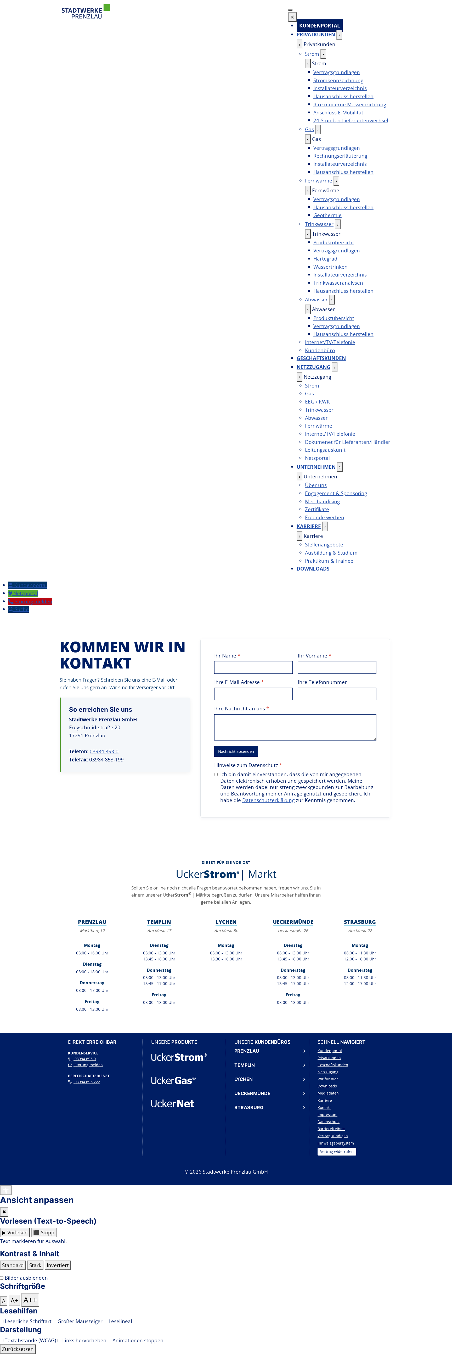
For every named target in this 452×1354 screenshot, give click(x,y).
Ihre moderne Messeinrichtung (349, 104)
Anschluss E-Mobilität (338, 112)
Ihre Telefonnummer (322, 682)
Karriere (309, 526)
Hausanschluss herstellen (343, 96)
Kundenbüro (320, 350)
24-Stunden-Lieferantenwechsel (350, 120)
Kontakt (324, 1107)
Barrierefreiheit (331, 1128)
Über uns (316, 485)
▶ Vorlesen (15, 1232)
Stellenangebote (324, 544)
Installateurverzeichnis (340, 88)
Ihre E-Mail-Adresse (239, 682)
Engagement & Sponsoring (336, 493)
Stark (35, 1265)
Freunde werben (324, 517)
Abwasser (316, 299)
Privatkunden (316, 34)
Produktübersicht (333, 242)
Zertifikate (317, 509)
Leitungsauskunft (325, 449)
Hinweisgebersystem (336, 1143)
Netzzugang (313, 367)
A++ (30, 1300)
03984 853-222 (87, 1081)
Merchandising (322, 501)
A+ (14, 1300)
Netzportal (317, 457)
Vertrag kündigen (333, 1135)
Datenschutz (329, 1121)
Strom (312, 53)
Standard (13, 1265)
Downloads (313, 568)
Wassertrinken (330, 266)
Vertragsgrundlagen (336, 72)
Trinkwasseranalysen (338, 282)
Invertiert (58, 1265)
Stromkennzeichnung (338, 80)
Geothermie (327, 215)
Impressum (327, 1114)
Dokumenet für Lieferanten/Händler (347, 441)
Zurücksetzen (18, 1348)
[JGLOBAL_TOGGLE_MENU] (290, 10)
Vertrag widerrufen (337, 1151)
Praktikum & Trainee (329, 560)
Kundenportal (319, 25)
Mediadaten (328, 1093)
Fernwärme (318, 180)
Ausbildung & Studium (331, 552)
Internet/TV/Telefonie (330, 342)
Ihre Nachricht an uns (241, 709)
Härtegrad (325, 258)
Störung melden (88, 1064)
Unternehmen (316, 466)
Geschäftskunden (321, 358)
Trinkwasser (319, 224)
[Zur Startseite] (86, 10)
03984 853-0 (104, 751)
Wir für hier (328, 1078)
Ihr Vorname (314, 656)
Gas (309, 129)
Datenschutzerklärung (268, 800)
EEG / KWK (317, 401)
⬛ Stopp (43, 1232)
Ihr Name (227, 656)
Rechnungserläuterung (340, 155)
